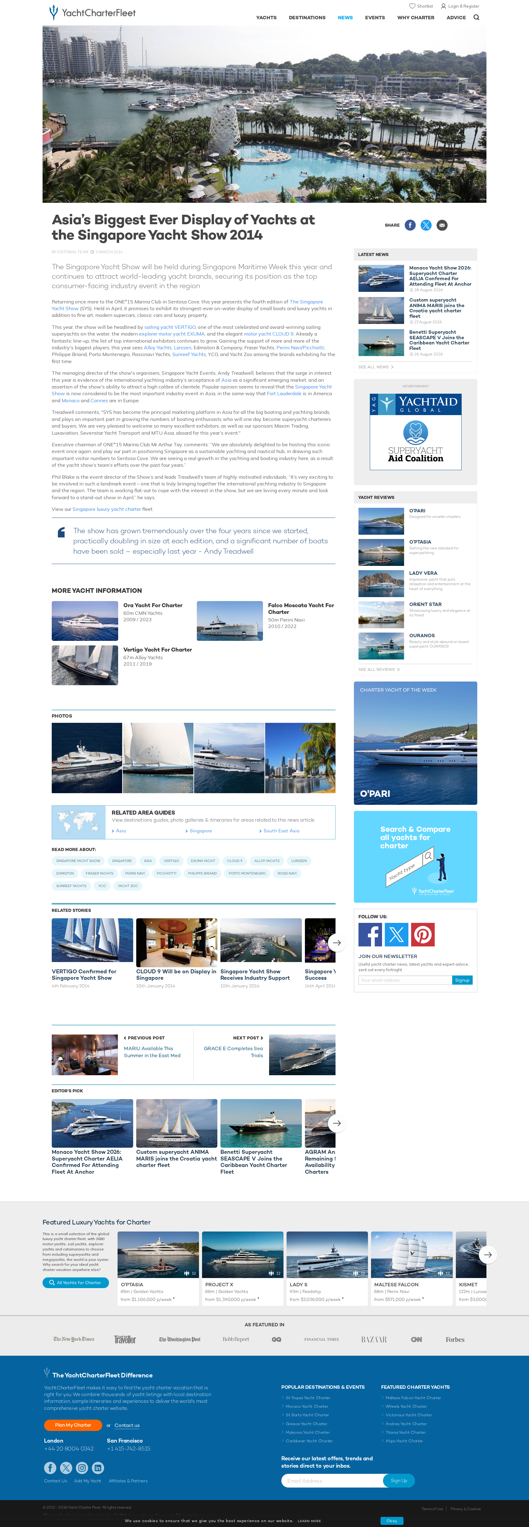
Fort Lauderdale (284, 393)
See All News (373, 367)
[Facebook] (370, 934)
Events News (87, 31)
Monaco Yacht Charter (307, 1406)
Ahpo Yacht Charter (404, 1440)
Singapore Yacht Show (78, 861)
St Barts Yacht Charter (307, 1414)
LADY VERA (423, 573)
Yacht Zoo (128, 886)
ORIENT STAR (425, 604)
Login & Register (463, 6)
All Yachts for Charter (79, 1282)
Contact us (126, 1425)
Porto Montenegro (247, 873)
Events (375, 17)
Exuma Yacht (203, 861)
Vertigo (171, 861)
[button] (337, 943)
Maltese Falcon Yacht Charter (413, 1397)
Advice (456, 17)
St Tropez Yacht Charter (308, 1397)
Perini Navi (288, 347)
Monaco (71, 400)
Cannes (100, 400)
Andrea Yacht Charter (406, 1423)
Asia (226, 380)
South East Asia (281, 830)
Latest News (373, 254)
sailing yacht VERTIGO (170, 327)
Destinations (307, 17)
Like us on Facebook (50, 1468)
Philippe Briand (202, 873)
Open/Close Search (476, 17)
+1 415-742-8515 (128, 1448)
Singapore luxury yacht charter (107, 509)
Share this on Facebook (410, 225)
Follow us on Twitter (66, 1468)
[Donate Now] (416, 432)
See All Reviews (376, 669)
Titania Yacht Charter (406, 1432)
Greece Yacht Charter (307, 1423)
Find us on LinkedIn (98, 1468)
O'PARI (417, 511)
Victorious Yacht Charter (409, 1414)
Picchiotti (313, 347)
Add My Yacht (87, 1481)
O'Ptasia (132, 1284)
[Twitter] (396, 934)
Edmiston (65, 873)
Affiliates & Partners (128, 1481)
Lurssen (299, 861)
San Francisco (125, 1440)
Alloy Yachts (158, 347)
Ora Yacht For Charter (152, 605)
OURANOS (422, 635)
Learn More (309, 1521)
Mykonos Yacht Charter (308, 1432)
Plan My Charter (73, 1425)
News (345, 17)
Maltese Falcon (396, 1284)
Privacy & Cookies (466, 1509)
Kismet (468, 1284)
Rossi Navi (287, 873)
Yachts (266, 17)
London (53, 1440)
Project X (219, 1284)
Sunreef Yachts (189, 354)
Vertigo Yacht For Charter (157, 649)
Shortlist (425, 6)
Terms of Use (432, 1509)
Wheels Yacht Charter (406, 1406)
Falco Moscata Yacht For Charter (301, 608)
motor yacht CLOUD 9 (269, 334)
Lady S (299, 1284)
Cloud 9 (234, 861)
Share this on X (426, 225)
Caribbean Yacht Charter (309, 1440)
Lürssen (182, 347)
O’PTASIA (420, 542)
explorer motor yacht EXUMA (172, 334)
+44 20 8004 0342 (69, 1448)
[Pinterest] (423, 934)
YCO (102, 886)
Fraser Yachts (99, 873)
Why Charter (416, 17)
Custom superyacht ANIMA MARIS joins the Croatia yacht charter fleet (436, 308)
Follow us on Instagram (82, 1468)
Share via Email (442, 225)
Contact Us (55, 1481)
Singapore (201, 830)
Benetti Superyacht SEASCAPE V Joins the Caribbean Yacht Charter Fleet (439, 340)
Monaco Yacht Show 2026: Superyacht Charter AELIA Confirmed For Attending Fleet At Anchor (440, 276)
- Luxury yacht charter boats (112, 12)
